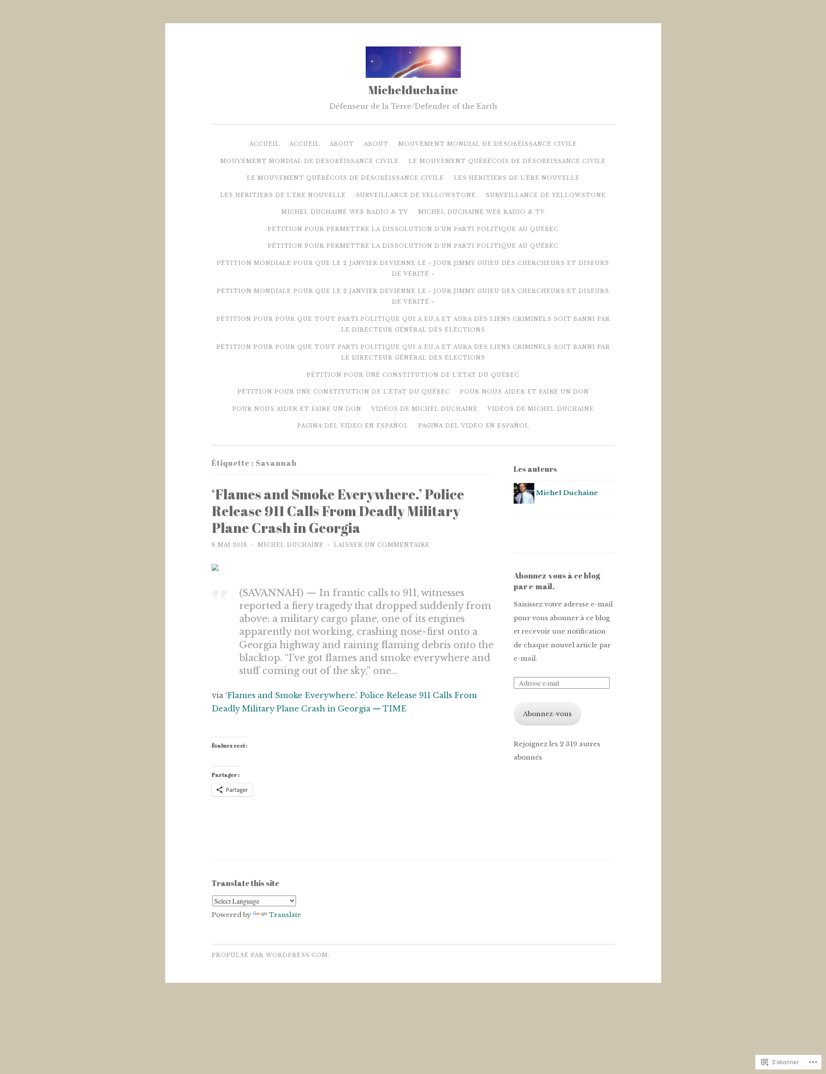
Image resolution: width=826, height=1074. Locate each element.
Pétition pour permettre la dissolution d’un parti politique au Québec (413, 229)
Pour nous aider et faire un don (524, 391)
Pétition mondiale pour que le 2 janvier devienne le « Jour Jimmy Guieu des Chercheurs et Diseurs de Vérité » (413, 268)
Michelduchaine (413, 90)
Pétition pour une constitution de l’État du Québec (413, 375)
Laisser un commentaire (382, 545)
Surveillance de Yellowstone (416, 195)
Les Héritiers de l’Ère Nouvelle (516, 178)
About (342, 144)
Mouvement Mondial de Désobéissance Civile (487, 144)
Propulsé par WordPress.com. (271, 955)
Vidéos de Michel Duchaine (424, 409)
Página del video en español (352, 425)
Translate (285, 915)
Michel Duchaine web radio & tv (344, 212)
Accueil (265, 144)
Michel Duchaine (291, 545)
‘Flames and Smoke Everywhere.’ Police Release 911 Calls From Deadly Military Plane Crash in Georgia (338, 511)
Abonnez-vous (547, 714)
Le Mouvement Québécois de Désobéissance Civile (507, 161)
